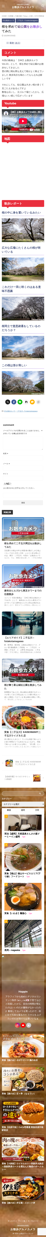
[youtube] (23, 1025)
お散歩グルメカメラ (23, 7)
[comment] (32, 402)
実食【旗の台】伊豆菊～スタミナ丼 (18, 1203)
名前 (5, 453)
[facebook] (13, 402)
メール (6, 464)
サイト (5, 474)
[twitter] (7, 402)
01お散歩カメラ (9, 411)
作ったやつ (11, 1221)
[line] (20, 402)
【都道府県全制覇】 (23, 1226)
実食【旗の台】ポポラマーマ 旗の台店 (20, 1060)
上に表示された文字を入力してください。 (19, 488)
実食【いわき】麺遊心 (15, 913)
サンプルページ (33, 1221)
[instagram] (17, 1025)
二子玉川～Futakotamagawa (26, 411)
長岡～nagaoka (12, 950)
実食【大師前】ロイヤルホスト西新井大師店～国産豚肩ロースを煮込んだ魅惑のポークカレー (23, 1166)
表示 (17, 43)
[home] (28, 1025)
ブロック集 (21, 1221)
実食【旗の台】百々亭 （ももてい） (19, 1093)
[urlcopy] (38, 402)
